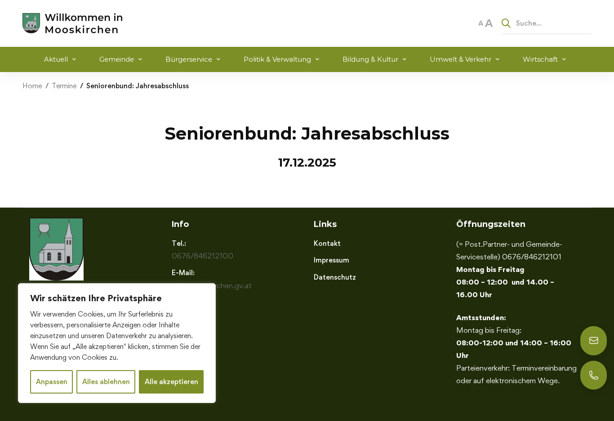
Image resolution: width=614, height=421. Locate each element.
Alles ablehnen (106, 381)
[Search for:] (547, 22)
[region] (117, 343)
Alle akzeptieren (171, 381)
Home (32, 85)
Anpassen (51, 381)
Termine (64, 85)
